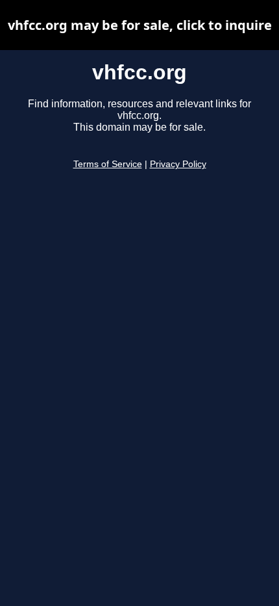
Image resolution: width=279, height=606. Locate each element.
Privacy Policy (178, 164)
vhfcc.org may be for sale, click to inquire (140, 25)
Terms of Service (107, 164)
